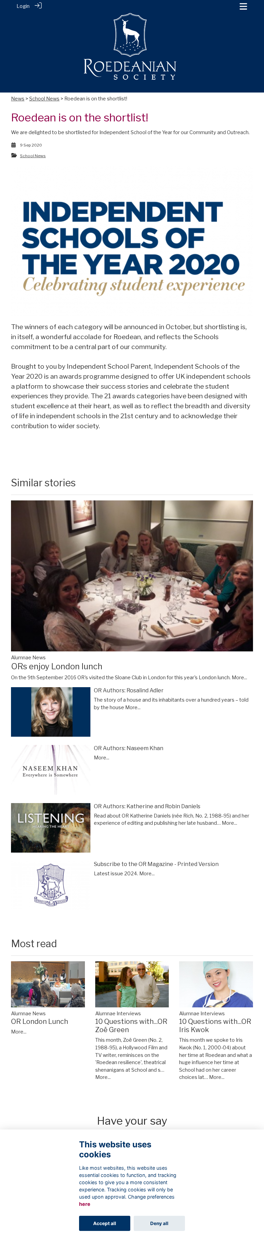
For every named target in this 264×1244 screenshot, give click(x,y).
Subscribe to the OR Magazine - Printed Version (156, 864)
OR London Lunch (39, 1021)
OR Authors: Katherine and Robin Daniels (147, 806)
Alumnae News (28, 658)
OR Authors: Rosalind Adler (129, 690)
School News (44, 99)
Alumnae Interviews (118, 1013)
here (84, 1204)
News (17, 99)
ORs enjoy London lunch (56, 666)
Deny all (159, 1223)
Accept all (104, 1223)
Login (23, 6)
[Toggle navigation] (243, 6)
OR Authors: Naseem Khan (128, 748)
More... (239, 677)
